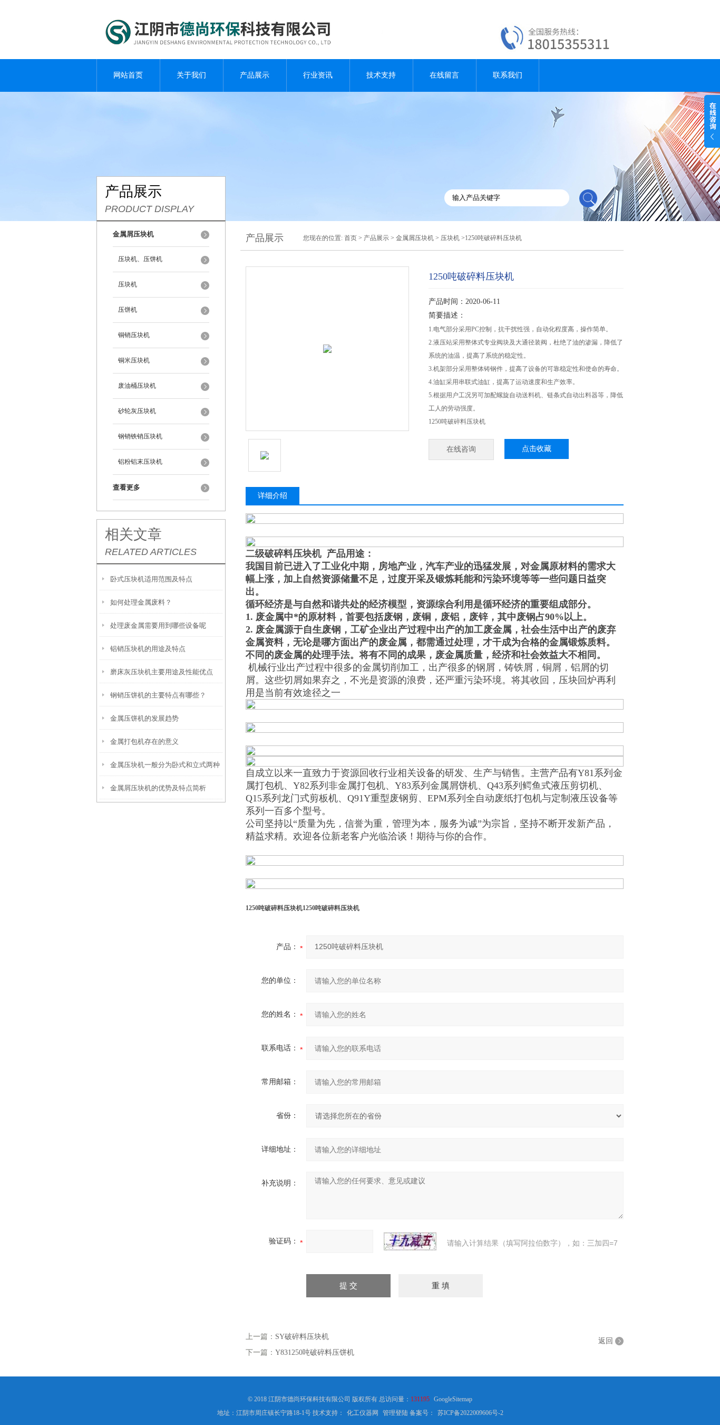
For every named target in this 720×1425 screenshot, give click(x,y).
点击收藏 (536, 449)
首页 (350, 238)
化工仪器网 (362, 1413)
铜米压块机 (134, 360)
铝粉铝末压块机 (140, 461)
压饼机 (127, 309)
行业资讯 (318, 75)
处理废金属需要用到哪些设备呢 (158, 625)
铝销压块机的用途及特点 (148, 649)
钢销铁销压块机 (140, 436)
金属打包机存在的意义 (144, 741)
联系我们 (507, 75)
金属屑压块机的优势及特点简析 (158, 788)
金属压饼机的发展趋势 (144, 718)
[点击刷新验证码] (410, 1241)
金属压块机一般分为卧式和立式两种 (165, 765)
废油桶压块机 (137, 385)
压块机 (127, 284)
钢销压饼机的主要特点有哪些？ (158, 695)
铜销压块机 (134, 335)
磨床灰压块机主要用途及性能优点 (161, 672)
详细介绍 (272, 496)
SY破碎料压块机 (302, 1337)
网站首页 (128, 75)
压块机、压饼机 (140, 259)
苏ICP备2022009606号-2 (470, 1413)
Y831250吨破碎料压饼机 (314, 1352)
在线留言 (444, 75)
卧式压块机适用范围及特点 (151, 579)
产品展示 (254, 75)
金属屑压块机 (415, 238)
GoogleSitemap (453, 1399)
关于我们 (191, 75)
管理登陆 (395, 1413)
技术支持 (381, 75)
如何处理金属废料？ (141, 602)
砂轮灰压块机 (137, 411)
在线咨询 (461, 449)
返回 (605, 1341)
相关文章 (133, 534)
